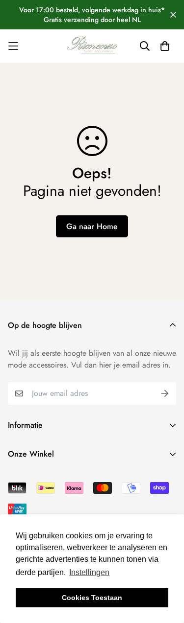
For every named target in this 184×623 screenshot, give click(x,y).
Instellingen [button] (89, 572)
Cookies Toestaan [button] (92, 597)
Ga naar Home (92, 226)
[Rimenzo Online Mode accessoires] (92, 46)
